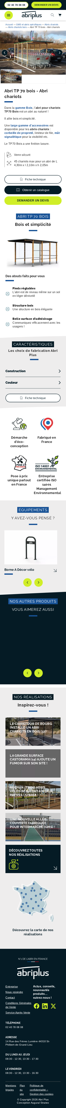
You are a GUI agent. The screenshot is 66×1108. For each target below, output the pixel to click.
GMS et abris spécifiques (28, 24)
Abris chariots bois (17, 27)
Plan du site (22, 1089)
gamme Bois (23, 107)
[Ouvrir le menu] (8, 15)
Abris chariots (51, 24)
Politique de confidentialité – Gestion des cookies (41, 1089)
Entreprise (11, 986)
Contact (10, 997)
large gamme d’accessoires (30, 125)
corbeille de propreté (18, 132)
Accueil (9, 24)
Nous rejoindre (14, 992)
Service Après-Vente (17, 1012)
